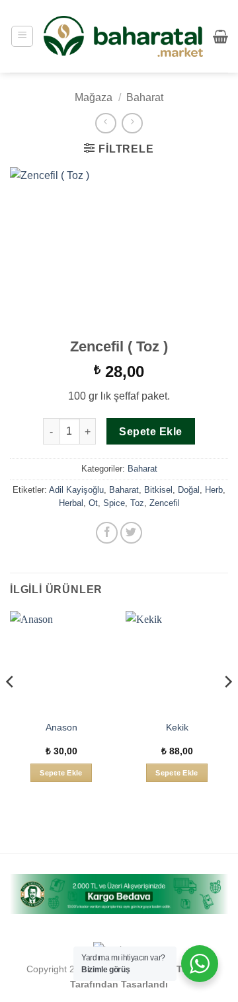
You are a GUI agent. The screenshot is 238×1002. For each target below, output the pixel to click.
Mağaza (93, 97)
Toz (137, 503)
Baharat (144, 97)
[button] (22, 36)
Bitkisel (158, 490)
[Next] (227, 708)
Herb (214, 490)
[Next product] (105, 123)
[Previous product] (132, 123)
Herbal (71, 503)
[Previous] (11, 708)
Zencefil (164, 503)
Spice (114, 503)
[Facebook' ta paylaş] (107, 533)
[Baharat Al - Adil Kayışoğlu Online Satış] (123, 37)
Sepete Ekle (150, 431)
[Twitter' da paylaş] (131, 533)
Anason (61, 728)
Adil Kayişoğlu (76, 490)
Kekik (177, 728)
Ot (93, 503)
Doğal (189, 490)
